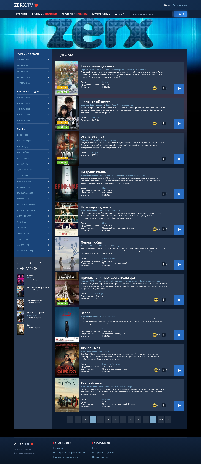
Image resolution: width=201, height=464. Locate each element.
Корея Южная (108, 258)
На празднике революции (65, 457)
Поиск (180, 13)
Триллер (141, 175)
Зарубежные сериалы (135, 69)
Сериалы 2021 (87, 281)
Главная (21, 14)
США (104, 188)
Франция (99, 293)
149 (161, 419)
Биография (111, 281)
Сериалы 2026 (87, 69)
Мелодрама (118, 69)
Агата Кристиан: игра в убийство (69, 452)
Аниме (119, 14)
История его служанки (103, 452)
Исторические (129, 175)
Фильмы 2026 (96, 175)
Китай (105, 82)
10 (145, 419)
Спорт (129, 386)
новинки (51, 14)
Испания (116, 364)
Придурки (58, 447)
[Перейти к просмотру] (179, 89)
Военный (109, 175)
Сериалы (67, 14)
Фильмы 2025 (96, 316)
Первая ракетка (100, 457)
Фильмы (37, 14)
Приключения (118, 386)
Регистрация (180, 5)
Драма (108, 69)
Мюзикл (116, 210)
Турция (94, 152)
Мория (95, 447)
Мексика (95, 117)
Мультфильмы (101, 14)
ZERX (26, 5)
